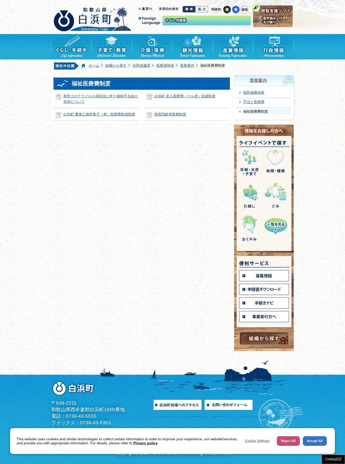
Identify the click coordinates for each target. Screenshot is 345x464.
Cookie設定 (333, 459)
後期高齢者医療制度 (170, 114)
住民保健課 (141, 65)
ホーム (94, 65)
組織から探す (116, 65)
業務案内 (187, 65)
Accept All (315, 441)
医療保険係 (165, 65)
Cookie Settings (257, 441)
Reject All (288, 441)
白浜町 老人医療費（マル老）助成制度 (184, 96)
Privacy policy (145, 443)
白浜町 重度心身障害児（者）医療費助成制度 (99, 114)
